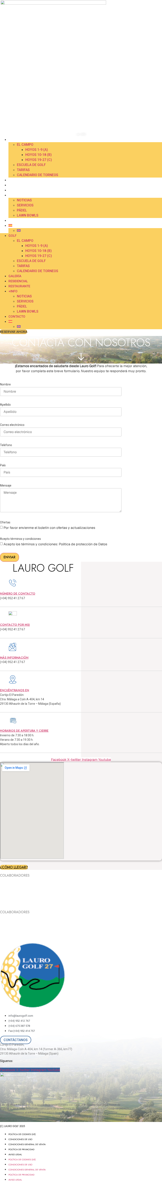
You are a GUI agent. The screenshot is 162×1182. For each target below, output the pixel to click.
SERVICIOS (25, 205)
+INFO (12, 195)
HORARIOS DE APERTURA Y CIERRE (24, 731)
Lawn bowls (27, 215)
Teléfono (6, 445)
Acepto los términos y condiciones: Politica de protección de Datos (55, 544)
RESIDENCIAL (17, 185)
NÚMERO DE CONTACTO (17, 593)
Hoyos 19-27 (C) (38, 160)
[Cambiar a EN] (19, 231)
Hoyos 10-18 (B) (38, 155)
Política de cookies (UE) (22, 1134)
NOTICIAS (24, 200)
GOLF (12, 139)
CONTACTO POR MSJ (15, 625)
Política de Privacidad (21, 1149)
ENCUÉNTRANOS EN (14, 690)
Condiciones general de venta (27, 1144)
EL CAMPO (25, 145)
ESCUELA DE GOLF (31, 165)
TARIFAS (23, 170)
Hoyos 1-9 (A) (36, 150)
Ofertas (5, 522)
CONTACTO (17, 220)
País (3, 465)
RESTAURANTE (18, 190)
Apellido (5, 404)
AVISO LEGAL (15, 1154)
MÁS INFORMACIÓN (14, 657)
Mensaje (5, 485)
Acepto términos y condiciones (20, 538)
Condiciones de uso (20, 1139)
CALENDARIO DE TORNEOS (37, 175)
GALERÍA (14, 180)
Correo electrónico (12, 425)
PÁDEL (22, 210)
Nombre (5, 384)
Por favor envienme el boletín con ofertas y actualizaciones (49, 527)
